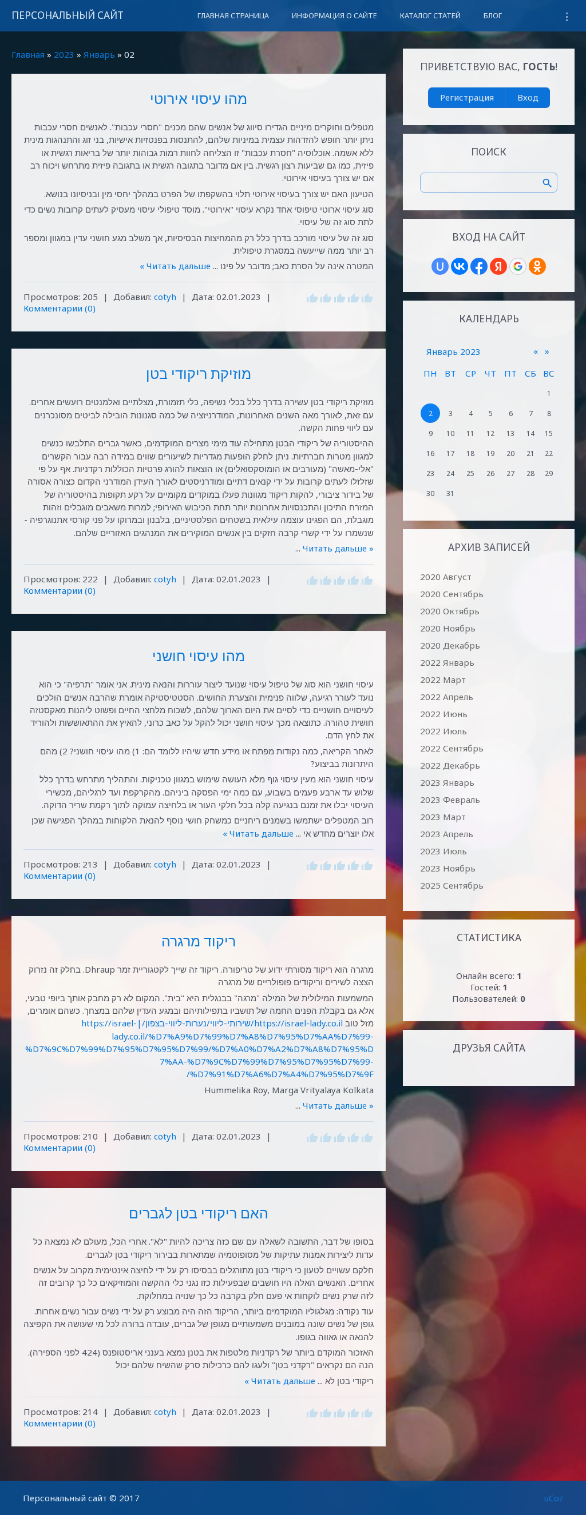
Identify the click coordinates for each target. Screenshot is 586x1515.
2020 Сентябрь (452, 593)
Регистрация (467, 97)
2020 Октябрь (450, 611)
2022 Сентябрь (452, 748)
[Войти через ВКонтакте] (459, 266)
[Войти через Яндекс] (498, 266)
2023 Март (443, 816)
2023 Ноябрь (448, 868)
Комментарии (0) (59, 308)
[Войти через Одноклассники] (537, 266)
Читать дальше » (175, 265)
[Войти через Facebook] (479, 266)
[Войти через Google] (517, 266)
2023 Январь (447, 782)
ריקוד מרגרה (198, 940)
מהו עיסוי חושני (198, 655)
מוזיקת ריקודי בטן (198, 373)
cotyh (165, 296)
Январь (99, 54)
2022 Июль (443, 731)
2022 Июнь (444, 713)
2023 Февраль (450, 799)
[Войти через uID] (440, 266)
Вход (528, 97)
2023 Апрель (446, 834)
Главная (28, 54)
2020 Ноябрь (448, 628)
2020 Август (446, 576)
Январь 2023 (453, 351)
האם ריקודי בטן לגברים (198, 1212)
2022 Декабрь (450, 765)
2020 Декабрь (450, 645)
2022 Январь (447, 662)
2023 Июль (443, 851)
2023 (64, 54)
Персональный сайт (67, 15)
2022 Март (443, 679)
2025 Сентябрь (452, 885)
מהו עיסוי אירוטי (198, 98)
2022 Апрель (446, 696)
